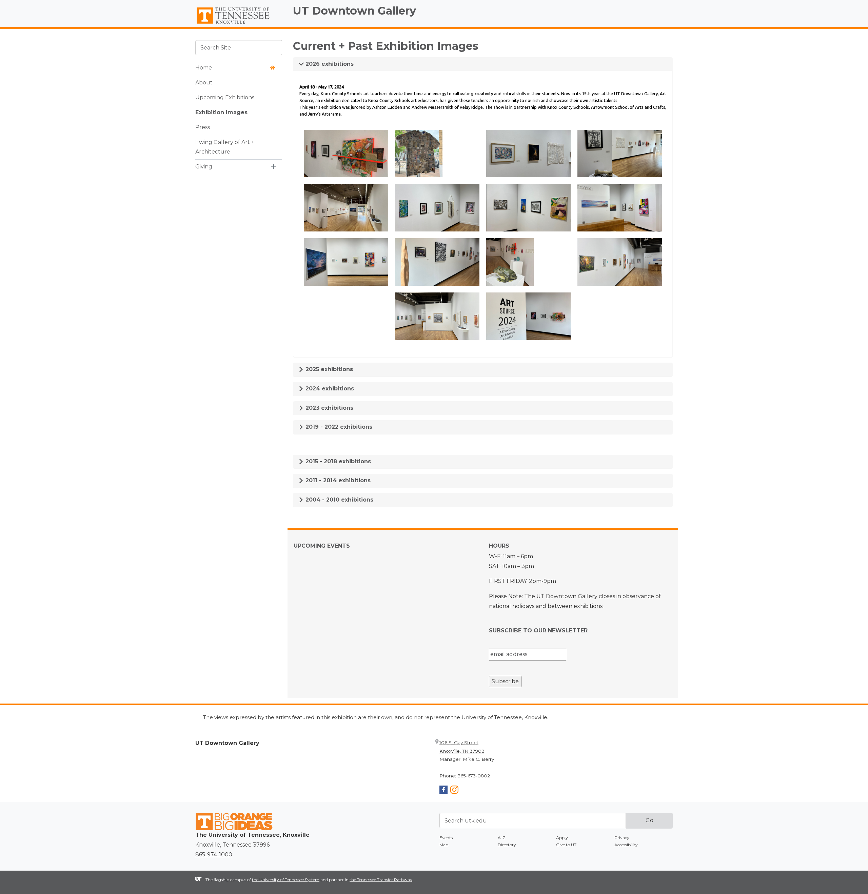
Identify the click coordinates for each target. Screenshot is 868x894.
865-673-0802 (473, 775)
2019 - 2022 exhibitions (338, 427)
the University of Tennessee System (285, 879)
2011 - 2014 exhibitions (337, 480)
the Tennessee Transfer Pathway (381, 879)
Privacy (621, 837)
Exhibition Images (221, 112)
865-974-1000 (213, 854)
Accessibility (626, 844)
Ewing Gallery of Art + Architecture (224, 147)
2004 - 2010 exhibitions (338, 499)
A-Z (501, 837)
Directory (507, 844)
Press (202, 127)
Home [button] (203, 67)
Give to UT (566, 844)
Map (443, 844)
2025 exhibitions (328, 369)
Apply (562, 837)
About (204, 82)
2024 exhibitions (329, 388)
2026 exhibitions (329, 64)
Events (446, 837)
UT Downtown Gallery (354, 10)
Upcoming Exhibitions (224, 97)
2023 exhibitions (328, 408)
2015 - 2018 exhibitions (337, 461)
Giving (203, 166)
